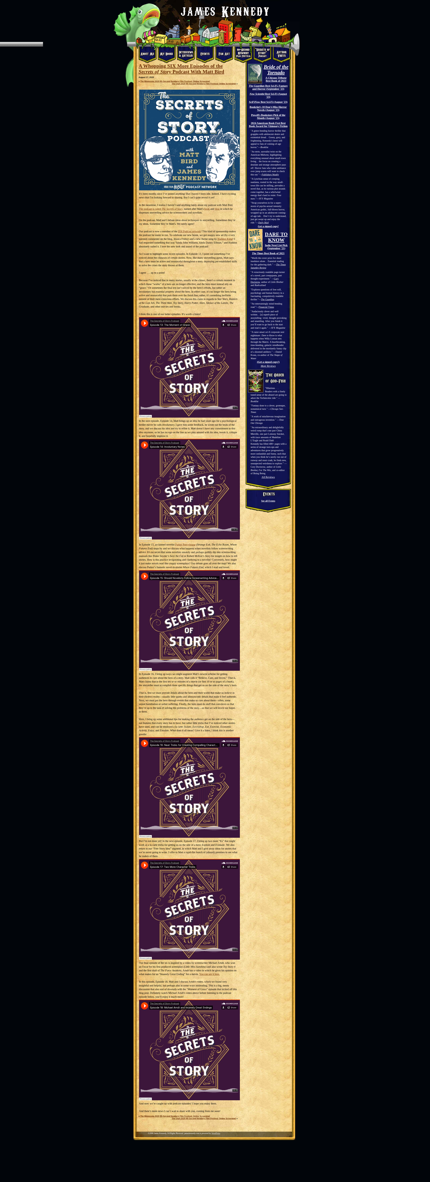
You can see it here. (209, 974)
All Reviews (268, 477)
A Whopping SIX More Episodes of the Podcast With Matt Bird (181, 68)
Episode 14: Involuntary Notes (175, 541)
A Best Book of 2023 (276, 79)
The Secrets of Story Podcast (150, 541)
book (207, 208)
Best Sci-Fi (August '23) (268, 95)
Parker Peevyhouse (185, 544)
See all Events (268, 501)
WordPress (215, 1133)
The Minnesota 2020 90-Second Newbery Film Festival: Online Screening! (175, 81)
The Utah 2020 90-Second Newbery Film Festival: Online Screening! (204, 84)
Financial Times (266, 307)
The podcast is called (161, 208)
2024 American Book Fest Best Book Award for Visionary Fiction (268, 125)
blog (217, 208)
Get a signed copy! (268, 226)
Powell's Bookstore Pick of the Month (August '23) (268, 117)
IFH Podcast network (189, 231)
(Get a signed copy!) (268, 362)
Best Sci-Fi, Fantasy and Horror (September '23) (268, 87)
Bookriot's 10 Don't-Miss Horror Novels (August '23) (268, 108)
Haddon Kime (225, 239)
